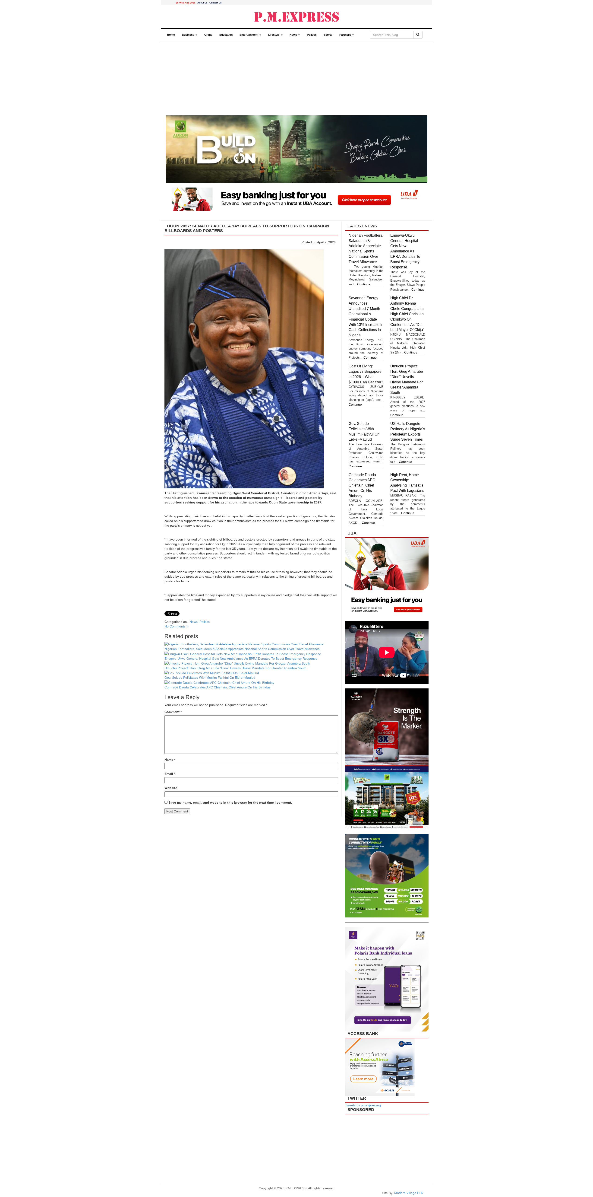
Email (169, 774)
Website (170, 788)
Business (188, 34)
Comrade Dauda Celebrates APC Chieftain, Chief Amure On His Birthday (217, 687)
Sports (328, 34)
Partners (345, 34)
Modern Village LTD (408, 1193)
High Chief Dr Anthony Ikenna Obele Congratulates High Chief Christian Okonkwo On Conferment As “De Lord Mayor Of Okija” (407, 314)
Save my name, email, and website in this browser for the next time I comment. (230, 802)
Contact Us (215, 2)
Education (226, 34)
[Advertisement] (296, 80)
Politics (312, 34)
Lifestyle (274, 34)
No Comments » (176, 626)
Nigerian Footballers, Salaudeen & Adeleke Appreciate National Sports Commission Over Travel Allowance (242, 649)
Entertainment (249, 34)
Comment (173, 712)
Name (169, 759)
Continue (363, 284)
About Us (202, 2)
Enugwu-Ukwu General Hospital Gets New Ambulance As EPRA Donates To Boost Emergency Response (240, 658)
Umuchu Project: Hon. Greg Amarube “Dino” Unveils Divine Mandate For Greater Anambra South (235, 668)
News (294, 34)
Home (171, 34)
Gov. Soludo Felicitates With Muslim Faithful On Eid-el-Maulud (209, 677)
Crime (208, 34)
